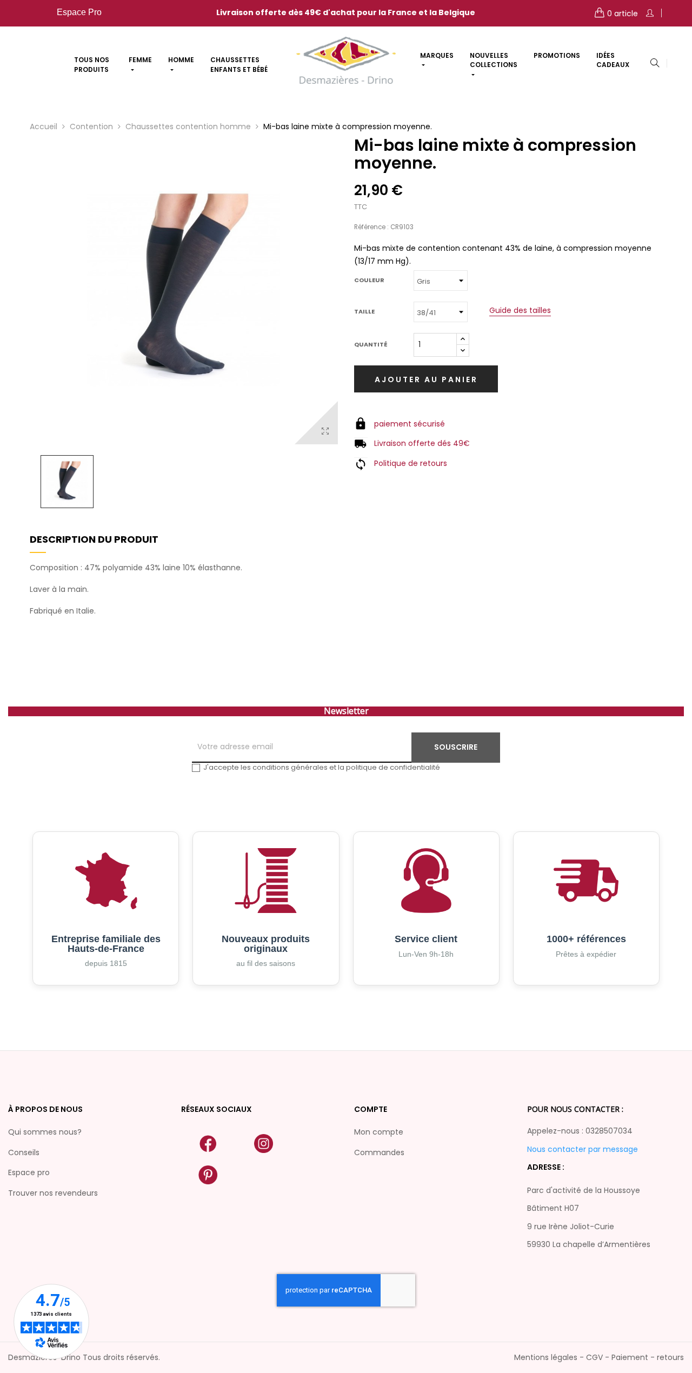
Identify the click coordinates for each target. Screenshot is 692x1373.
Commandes (379, 1152)
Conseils (23, 1152)
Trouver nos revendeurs (53, 1193)
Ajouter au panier (426, 379)
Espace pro (29, 1172)
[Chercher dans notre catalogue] (654, 63)
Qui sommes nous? (45, 1132)
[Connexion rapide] (650, 13)
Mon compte (378, 1132)
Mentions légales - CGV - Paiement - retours (599, 1357)
